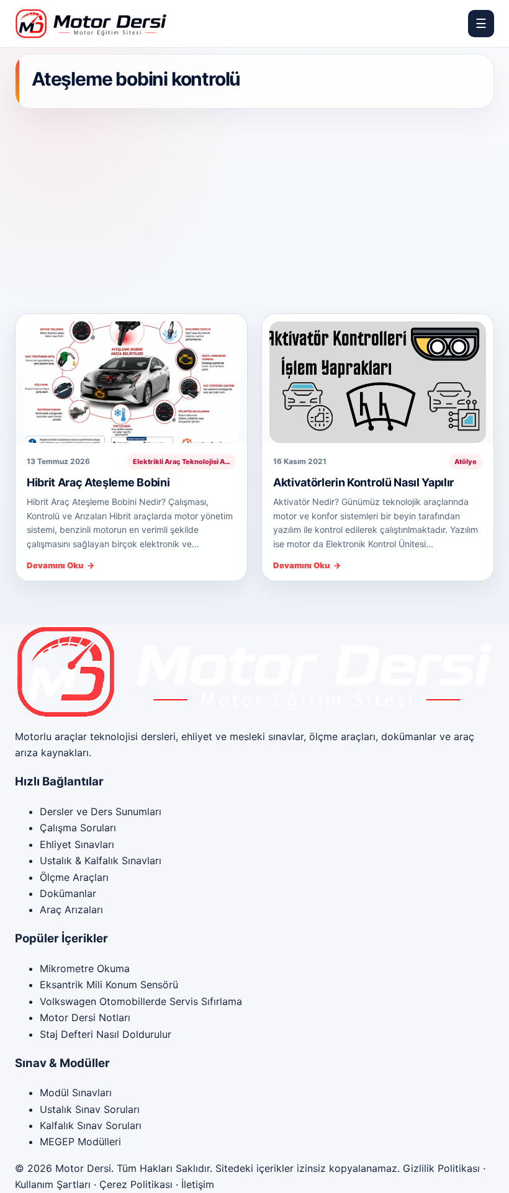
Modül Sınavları (76, 1092)
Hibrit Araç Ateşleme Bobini (98, 482)
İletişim (197, 1184)
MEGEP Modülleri (80, 1141)
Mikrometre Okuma (85, 968)
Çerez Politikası (136, 1184)
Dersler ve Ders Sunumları (100, 811)
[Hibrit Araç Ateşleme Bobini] (131, 378)
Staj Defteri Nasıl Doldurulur (105, 1034)
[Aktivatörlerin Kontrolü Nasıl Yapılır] (377, 378)
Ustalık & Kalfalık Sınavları (100, 860)
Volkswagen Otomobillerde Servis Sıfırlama (141, 1001)
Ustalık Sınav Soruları (90, 1109)
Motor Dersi (83, 1168)
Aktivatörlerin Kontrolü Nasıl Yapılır (363, 482)
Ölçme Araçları (74, 877)
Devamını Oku (60, 565)
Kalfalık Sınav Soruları (91, 1125)
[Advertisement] (254, 211)
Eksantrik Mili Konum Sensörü (109, 984)
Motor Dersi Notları (85, 1017)
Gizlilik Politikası (441, 1168)
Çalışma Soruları (78, 827)
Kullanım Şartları (53, 1184)
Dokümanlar (68, 893)
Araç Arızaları (71, 909)
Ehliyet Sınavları (77, 844)
